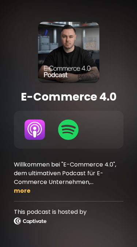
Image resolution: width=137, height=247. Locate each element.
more (22, 191)
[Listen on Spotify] (68, 130)
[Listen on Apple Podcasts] (35, 130)
